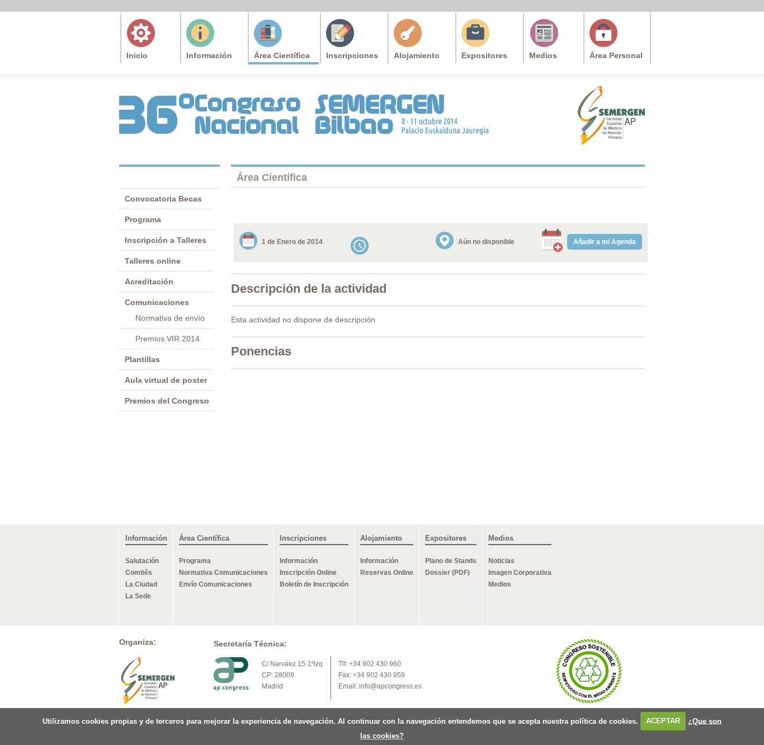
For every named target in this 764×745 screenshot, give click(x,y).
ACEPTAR (663, 720)
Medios (543, 55)
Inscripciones (352, 55)
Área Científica (282, 55)
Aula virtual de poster (166, 380)
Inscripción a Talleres (165, 240)
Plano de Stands (451, 561)
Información (209, 55)
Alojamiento (417, 55)
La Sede (138, 596)
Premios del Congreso (167, 400)
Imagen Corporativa (519, 573)
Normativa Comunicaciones (223, 573)
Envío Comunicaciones (215, 584)
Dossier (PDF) (447, 573)
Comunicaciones (157, 302)
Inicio (137, 55)
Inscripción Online (308, 573)
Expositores (484, 55)
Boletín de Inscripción (314, 584)
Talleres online (153, 260)
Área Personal (616, 55)
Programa (143, 219)
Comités (138, 573)
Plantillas (142, 359)
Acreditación (149, 281)
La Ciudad (141, 584)
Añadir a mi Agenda (604, 242)
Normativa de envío (170, 317)
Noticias (501, 561)
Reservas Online (386, 573)
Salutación (142, 561)
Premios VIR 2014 (167, 338)
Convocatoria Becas (163, 198)
